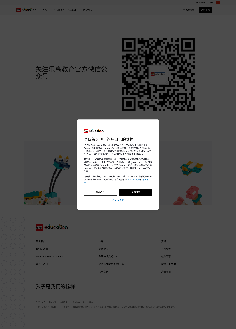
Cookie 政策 (134, 180)
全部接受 (135, 192)
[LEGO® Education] (94, 131)
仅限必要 (100, 192)
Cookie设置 (118, 200)
